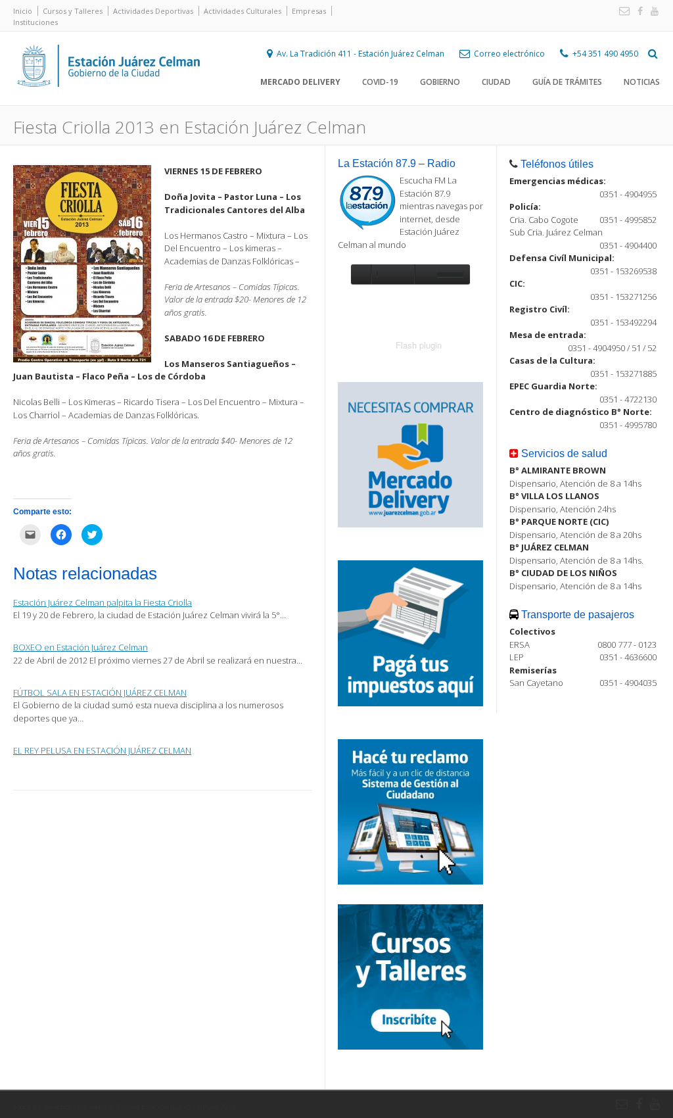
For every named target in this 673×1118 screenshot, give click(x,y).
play (361, 274)
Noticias (642, 81)
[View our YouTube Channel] (652, 11)
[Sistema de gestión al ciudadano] (410, 881)
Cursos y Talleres (73, 11)
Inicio (22, 11)
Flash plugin (419, 345)
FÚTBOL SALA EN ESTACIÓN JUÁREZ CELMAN (100, 692)
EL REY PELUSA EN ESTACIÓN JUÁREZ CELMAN (102, 750)
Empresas (309, 11)
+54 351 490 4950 (605, 53)
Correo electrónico (509, 53)
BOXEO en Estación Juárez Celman (80, 647)
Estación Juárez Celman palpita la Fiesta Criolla (102, 602)
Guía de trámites (567, 81)
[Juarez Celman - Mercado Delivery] (410, 524)
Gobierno (440, 81)
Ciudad (496, 81)
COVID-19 (380, 81)
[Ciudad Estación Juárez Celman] (108, 101)
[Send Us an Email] (622, 11)
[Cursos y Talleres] (410, 1046)
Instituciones (35, 22)
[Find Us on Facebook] (637, 11)
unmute (424, 274)
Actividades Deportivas (153, 11)
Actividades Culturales (242, 11)
